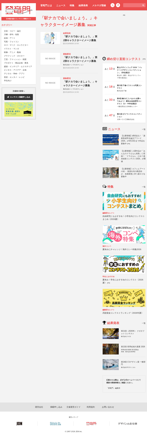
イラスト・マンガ (11, 49)
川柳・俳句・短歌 (11, 34)
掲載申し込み (56, 407)
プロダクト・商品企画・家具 (16, 63)
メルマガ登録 (99, 5)
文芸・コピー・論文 (12, 31)
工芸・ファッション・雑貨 (15, 59)
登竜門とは (46, 5)
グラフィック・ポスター (14, 56)
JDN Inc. (79, 432)
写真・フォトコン (11, 42)
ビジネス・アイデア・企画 (15, 70)
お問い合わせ (108, 407)
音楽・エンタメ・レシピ (14, 77)
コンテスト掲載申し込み (20, 97)
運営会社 (39, 407)
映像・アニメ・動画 (12, 52)
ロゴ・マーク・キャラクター (16, 45)
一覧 (144, 129)
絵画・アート (9, 38)
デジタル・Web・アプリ (14, 73)
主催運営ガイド (73, 407)
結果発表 (83, 5)
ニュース (60, 5)
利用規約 (91, 407)
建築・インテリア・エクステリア (18, 66)
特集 (72, 5)
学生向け (7, 81)
